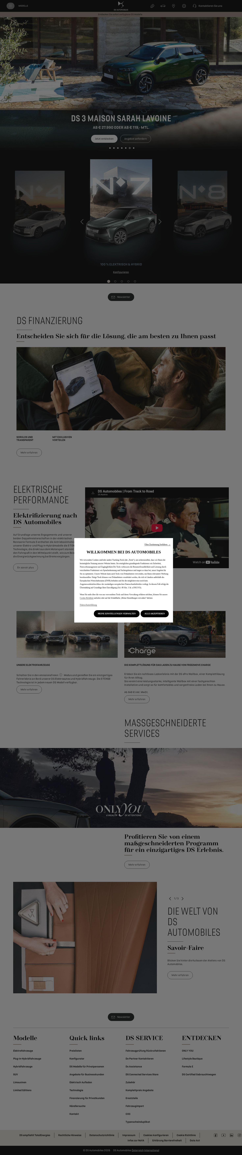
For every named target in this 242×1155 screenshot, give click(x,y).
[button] (157, 544)
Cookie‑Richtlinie (87, 598)
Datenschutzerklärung (88, 605)
